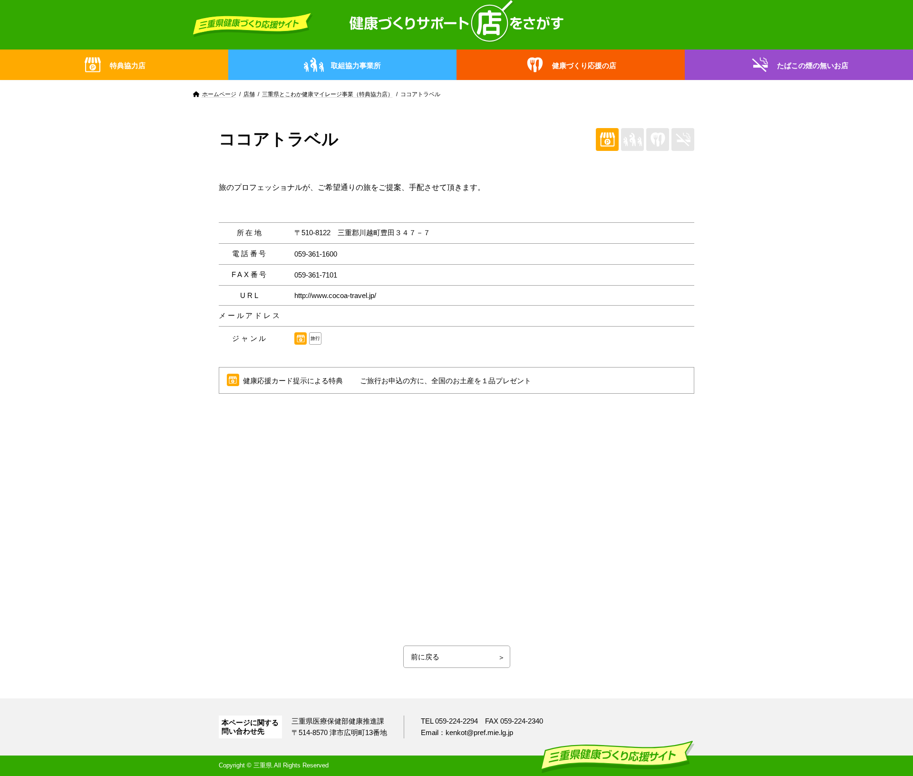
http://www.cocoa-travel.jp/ (335, 295)
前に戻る (425, 657)
